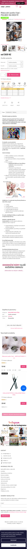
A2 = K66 (9, 370)
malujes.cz (5, 460)
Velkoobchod (4, 483)
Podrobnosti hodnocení (19, 19)
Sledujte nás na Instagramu (14, 425)
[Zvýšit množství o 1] (6, 74)
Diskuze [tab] (14, 112)
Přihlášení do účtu (5, 491)
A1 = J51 (3, 370)
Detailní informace (5, 98)
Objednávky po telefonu (6, 473)
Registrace (3, 489)
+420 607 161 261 (7, 456)
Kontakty (3, 471)
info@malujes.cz (7, 453)
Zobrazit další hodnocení (16, 328)
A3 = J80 (14, 370)
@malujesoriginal (7, 463)
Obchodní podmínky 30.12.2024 (8, 487)
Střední (10, 316)
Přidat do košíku (15, 74)
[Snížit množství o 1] (6, 76)
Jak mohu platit (4, 481)
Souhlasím (13, 545)
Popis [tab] (3, 112)
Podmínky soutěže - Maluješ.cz (14, 523)
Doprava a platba (5, 475)
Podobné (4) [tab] (9, 112)
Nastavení (13, 540)
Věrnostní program (5, 477)
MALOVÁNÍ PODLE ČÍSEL (14, 312)
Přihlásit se (5, 515)
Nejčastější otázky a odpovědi (8, 469)
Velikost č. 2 (4, 407)
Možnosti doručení (5, 70)
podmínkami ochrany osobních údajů (17, 512)
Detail (23, 366)
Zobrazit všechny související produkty (14, 414)
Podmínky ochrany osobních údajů (9, 485)
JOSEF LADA (20, 3)
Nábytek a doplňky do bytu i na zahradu (14, 522)
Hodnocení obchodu (5, 479)
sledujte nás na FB (7, 458)
